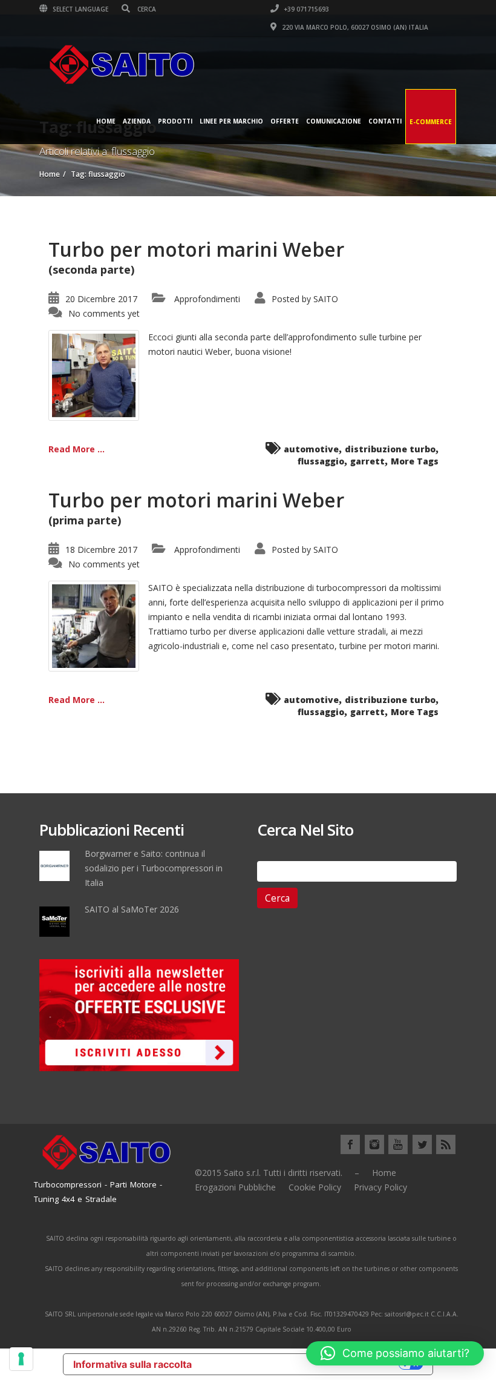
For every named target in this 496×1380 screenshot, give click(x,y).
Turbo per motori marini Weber (196, 249)
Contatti (385, 121)
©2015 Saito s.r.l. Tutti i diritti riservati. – (277, 1172)
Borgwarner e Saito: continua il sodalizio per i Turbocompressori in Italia (154, 868)
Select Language (79, 9)
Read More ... (76, 449)
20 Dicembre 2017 (101, 299)
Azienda (137, 121)
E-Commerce (431, 121)
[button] (395, 1353)
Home (106, 121)
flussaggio (321, 461)
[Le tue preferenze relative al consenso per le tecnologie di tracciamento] (21, 1358)
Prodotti (175, 121)
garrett (367, 461)
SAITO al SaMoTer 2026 (132, 909)
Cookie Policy (315, 1187)
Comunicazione (333, 121)
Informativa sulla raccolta (132, 1364)
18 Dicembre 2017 (101, 549)
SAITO (325, 299)
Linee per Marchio (231, 121)
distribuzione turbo (390, 449)
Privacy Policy (380, 1187)
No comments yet (104, 313)
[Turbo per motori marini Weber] (93, 374)
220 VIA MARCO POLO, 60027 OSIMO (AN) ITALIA (354, 27)
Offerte (284, 121)
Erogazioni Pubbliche (235, 1187)
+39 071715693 (305, 9)
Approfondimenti (207, 299)
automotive (311, 449)
